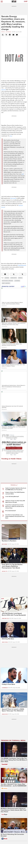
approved (3, 89)
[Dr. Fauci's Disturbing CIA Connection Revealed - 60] (14, 825)
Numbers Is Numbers (9, 541)
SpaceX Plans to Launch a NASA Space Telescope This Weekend (13, 710)
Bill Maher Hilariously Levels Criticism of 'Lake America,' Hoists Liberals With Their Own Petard (13, 810)
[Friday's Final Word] (14, 675)
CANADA (7, 277)
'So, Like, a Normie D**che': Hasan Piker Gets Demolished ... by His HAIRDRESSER (13, 785)
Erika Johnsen (6, 31)
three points (13, 198)
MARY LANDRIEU (6, 283)
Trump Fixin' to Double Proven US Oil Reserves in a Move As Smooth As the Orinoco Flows (14, 506)
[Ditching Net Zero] (14, 629)
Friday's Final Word (8, 684)
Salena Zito (4, 571)
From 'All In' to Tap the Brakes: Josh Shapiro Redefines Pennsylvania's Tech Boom (14, 516)
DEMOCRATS (13, 277)
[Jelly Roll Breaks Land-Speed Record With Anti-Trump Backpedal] (14, 604)
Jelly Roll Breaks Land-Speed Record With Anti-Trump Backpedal (14, 614)
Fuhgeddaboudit (22, 265)
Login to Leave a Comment (14, 448)
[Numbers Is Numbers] (14, 531)
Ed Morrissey (5, 687)
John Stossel (5, 642)
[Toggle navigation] (2, 1)
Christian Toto (5, 618)
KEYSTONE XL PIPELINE (7, 280)
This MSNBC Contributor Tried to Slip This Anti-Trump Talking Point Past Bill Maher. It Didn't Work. (14, 760)
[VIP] (25, 1)
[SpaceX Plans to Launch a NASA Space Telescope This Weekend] (14, 700)
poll (23, 174)
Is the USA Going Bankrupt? (12, 496)
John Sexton (4, 714)
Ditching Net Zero (8, 639)
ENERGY (20, 277)
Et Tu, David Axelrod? (10, 510)
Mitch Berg (4, 544)
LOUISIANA (17, 280)
